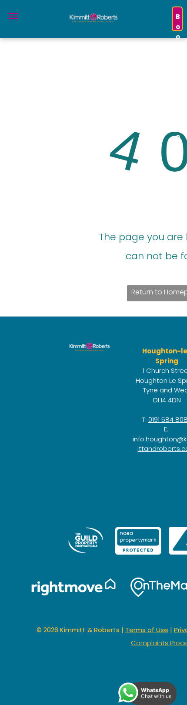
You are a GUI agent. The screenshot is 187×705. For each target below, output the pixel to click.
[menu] (13, 16)
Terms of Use (146, 629)
